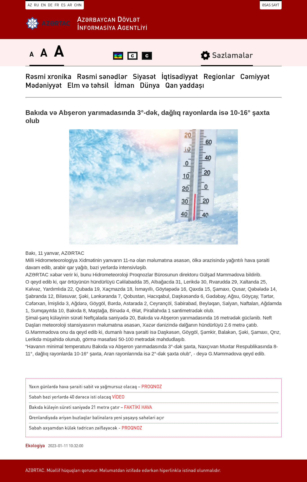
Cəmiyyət (255, 77)
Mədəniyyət (43, 86)
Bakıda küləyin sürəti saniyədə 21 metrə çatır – (90, 407)
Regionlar (219, 77)
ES (63, 5)
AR (69, 5)
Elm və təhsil (88, 86)
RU (36, 5)
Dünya (150, 86)
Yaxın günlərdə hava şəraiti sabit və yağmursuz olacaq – (95, 387)
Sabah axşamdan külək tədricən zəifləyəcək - (85, 428)
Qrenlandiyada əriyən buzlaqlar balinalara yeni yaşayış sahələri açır (96, 418)
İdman (124, 86)
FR (57, 5)
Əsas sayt (270, 5)
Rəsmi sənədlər (102, 77)
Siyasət (144, 77)
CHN (78, 5)
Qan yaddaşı (184, 86)
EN (43, 5)
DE (50, 5)
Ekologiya (35, 446)
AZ (30, 5)
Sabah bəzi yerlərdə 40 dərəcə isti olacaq (77, 397)
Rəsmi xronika (48, 77)
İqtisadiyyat (179, 77)
